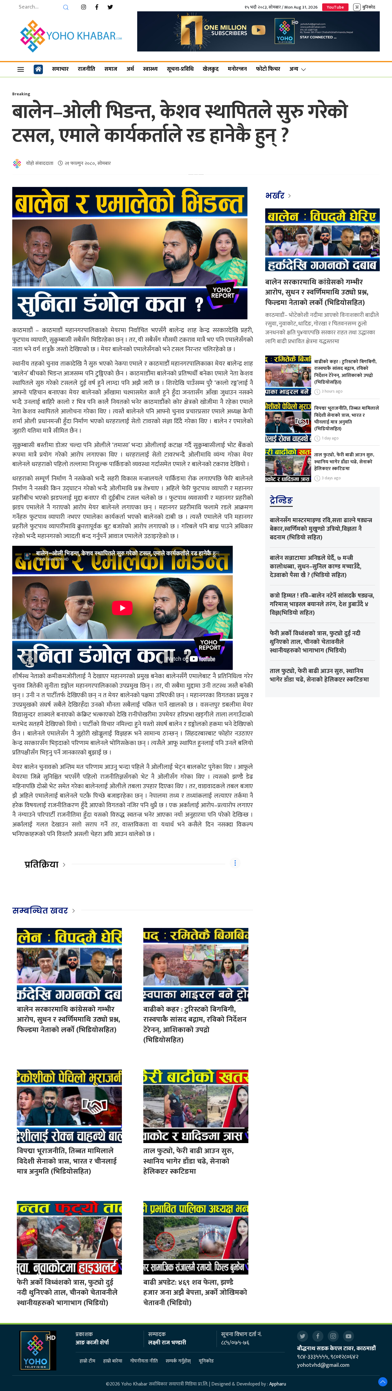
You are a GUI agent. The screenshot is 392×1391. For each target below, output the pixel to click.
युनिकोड (368, 7)
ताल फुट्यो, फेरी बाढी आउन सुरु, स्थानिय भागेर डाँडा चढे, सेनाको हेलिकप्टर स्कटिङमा (188, 1161)
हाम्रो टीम (87, 1361)
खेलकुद (211, 69)
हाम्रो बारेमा (112, 1361)
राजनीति (86, 69)
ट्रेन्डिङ (281, 500)
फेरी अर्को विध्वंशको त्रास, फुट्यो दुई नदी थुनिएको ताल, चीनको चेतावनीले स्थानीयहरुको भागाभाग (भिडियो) (67, 1292)
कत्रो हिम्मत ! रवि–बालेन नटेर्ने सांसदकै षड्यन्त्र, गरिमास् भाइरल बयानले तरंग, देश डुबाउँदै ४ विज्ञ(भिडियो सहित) (322, 604)
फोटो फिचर (268, 69)
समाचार (60, 69)
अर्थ (130, 69)
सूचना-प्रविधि (180, 69)
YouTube (335, 7)
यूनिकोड (206, 1361)
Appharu (277, 1384)
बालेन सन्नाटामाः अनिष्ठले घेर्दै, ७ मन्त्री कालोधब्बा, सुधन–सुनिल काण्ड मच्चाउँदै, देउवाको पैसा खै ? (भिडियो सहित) (315, 566)
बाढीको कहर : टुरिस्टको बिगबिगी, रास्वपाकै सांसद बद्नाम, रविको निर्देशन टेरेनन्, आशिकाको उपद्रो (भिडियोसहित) (195, 1025)
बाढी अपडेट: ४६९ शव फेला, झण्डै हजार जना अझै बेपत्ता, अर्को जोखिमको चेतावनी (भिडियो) (195, 1292)
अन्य (293, 69)
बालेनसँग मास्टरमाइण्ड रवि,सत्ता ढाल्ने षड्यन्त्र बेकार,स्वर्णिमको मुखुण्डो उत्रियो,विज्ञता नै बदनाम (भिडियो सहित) (321, 529)
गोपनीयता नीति (144, 1361)
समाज (110, 69)
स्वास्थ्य (150, 69)
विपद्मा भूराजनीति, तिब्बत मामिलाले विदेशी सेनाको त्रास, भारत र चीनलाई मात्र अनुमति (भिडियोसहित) (67, 1161)
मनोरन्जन (237, 69)
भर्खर (275, 195)
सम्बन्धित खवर (40, 910)
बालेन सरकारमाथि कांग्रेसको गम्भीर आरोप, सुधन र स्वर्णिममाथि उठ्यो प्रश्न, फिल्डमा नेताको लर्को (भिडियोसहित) (68, 1019)
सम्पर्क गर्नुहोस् (178, 1361)
